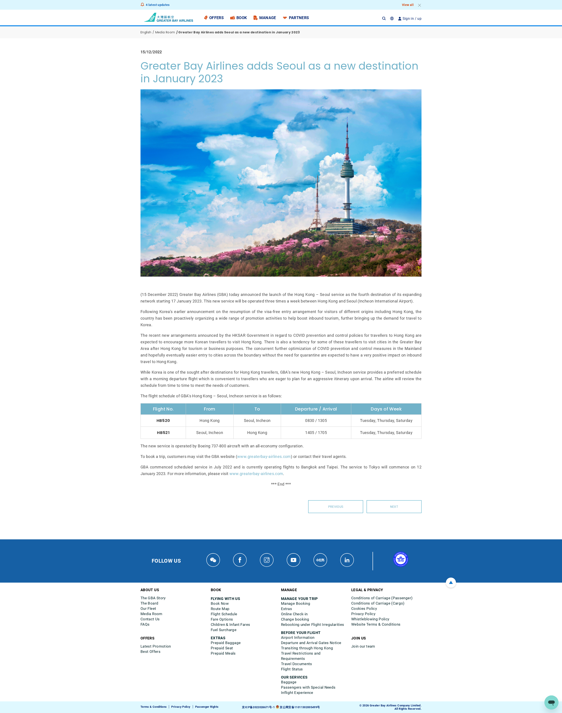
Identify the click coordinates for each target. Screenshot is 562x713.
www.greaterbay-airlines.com (264, 456)
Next (394, 506)
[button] (386, 18)
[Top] (451, 583)
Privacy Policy (180, 706)
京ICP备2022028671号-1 (258, 707)
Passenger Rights (207, 706)
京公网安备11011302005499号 (300, 707)
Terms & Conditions (153, 706)
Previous (335, 506)
